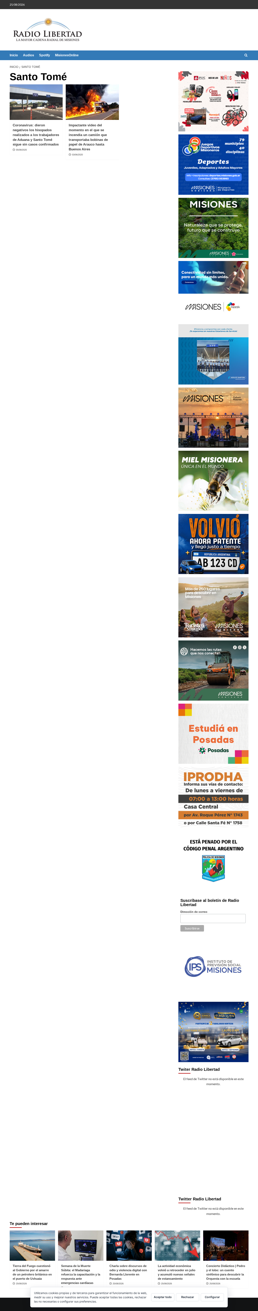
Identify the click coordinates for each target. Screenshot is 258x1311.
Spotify (44, 55)
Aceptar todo (163, 1297)
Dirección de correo (193, 911)
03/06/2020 (77, 154)
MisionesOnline (67, 55)
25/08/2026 (21, 1283)
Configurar (212, 1297)
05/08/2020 (21, 150)
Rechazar (187, 1297)
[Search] (246, 55)
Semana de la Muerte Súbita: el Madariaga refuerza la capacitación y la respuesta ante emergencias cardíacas (80, 1274)
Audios (28, 55)
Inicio (14, 55)
